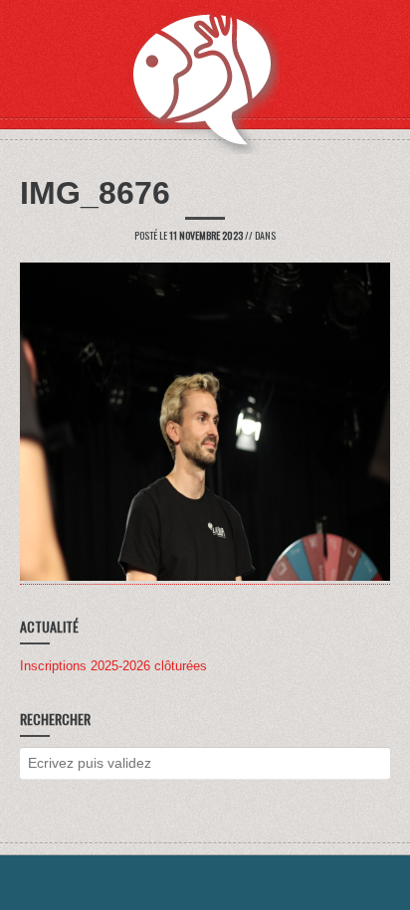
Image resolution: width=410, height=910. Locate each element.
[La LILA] (205, 79)
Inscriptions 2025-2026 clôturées (113, 665)
